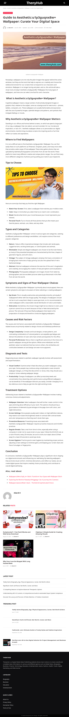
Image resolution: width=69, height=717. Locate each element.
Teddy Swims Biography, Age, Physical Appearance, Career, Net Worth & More (26, 582)
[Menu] (5, 3)
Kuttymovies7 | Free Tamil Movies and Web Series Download (16, 533)
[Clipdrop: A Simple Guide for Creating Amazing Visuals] (51, 520)
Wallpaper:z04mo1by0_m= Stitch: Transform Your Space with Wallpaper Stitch (35, 476)
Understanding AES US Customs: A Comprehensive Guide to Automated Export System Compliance (33, 593)
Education (6, 685)
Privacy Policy (7, 702)
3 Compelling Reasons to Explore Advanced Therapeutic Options (22, 589)
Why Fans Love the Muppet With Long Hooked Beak (16, 562)
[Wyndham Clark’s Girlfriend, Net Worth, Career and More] (7, 622)
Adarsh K (10, 27)
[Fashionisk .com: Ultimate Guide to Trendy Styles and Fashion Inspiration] (7, 632)
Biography (6, 679)
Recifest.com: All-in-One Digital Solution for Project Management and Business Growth (39, 641)
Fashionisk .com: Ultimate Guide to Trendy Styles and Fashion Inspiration (37, 630)
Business (5, 682)
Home (4, 8)
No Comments (39, 27)
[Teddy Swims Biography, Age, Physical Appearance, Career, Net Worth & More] (7, 612)
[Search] (64, 3)
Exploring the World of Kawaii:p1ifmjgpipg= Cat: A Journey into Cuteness (33, 480)
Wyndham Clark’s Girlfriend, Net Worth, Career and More (20, 586)
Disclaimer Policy (8, 705)
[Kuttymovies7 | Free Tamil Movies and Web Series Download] (18, 520)
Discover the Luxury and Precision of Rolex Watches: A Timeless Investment (26, 597)
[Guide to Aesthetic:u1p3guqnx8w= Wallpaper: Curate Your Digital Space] (34, 52)
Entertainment (8, 13)
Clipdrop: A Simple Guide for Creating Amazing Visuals (49, 533)
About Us (6, 699)
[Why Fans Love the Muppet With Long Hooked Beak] (18, 549)
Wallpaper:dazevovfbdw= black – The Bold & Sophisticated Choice (31, 483)
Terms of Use (7, 708)
